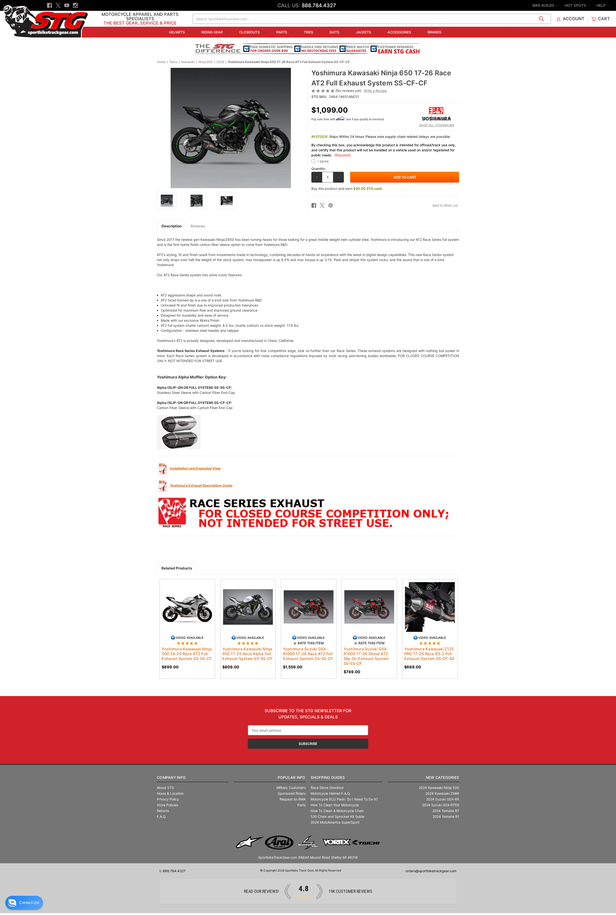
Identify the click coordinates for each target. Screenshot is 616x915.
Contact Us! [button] (29, 903)
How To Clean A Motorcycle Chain (337, 811)
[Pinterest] (330, 205)
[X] (58, 5)
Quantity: (318, 168)
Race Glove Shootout (327, 788)
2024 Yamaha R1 (446, 816)
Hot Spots (576, 5)
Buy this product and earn (347, 188)
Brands (435, 32)
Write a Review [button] (375, 91)
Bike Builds (544, 5)
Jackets (364, 32)
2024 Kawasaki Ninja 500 (439, 788)
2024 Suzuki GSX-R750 (440, 805)
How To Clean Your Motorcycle (335, 805)
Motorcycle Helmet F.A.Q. (331, 793)
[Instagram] (75, 5)
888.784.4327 (319, 5)
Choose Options (187, 611)
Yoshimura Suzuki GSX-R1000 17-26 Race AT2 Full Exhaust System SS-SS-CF (308, 653)
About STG (165, 788)
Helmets (177, 32)
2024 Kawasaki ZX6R (442, 793)
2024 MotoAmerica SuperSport (335, 822)
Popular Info (291, 777)
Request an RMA (293, 799)
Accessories (400, 32)
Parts (282, 32)
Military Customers (291, 788)
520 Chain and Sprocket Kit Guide (337, 816)
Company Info (171, 777)
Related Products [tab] (176, 568)
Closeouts (250, 32)
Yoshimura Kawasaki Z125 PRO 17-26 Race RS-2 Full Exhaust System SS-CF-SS (429, 653)
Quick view (182, 603)
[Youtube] (66, 5)
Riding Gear (212, 32)
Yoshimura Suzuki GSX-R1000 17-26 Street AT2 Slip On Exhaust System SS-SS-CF (366, 656)
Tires (309, 32)
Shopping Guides (328, 777)
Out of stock (248, 611)
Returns (163, 811)
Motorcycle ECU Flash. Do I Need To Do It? (344, 799)
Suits (334, 32)
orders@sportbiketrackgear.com (430, 871)
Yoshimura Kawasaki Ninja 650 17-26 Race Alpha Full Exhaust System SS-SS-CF (247, 653)
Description (171, 226)
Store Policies (167, 805)
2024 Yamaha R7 (445, 811)
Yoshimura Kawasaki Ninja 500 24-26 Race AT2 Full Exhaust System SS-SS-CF (187, 653)
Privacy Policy (168, 799)
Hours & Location (170, 793)
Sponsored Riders (292, 793)
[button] (24, 903)
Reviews (198, 226)
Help (602, 5)
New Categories (442, 777)
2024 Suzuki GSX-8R (442, 799)
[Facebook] (49, 5)
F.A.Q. (161, 816)
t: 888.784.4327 (173, 871)
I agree (323, 161)
